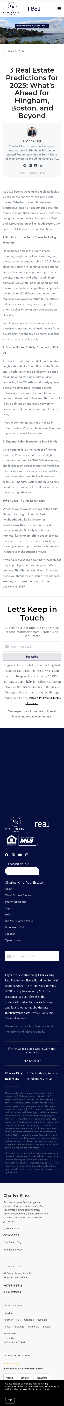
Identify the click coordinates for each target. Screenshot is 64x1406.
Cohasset (29, 1319)
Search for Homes (15, 902)
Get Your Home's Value (19, 921)
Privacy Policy (32, 1060)
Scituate (42, 1319)
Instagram (42, 1377)
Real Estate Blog (12, 1242)
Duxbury (19, 1326)
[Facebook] (6, 855)
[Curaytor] (22, 874)
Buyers (9, 908)
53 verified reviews (32, 1369)
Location (10, 934)
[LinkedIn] (13, 855)
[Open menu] (59, 8)
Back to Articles (19, 51)
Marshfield (33, 1326)
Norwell (7, 1326)
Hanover (8, 1319)
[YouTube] (20, 855)
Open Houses (13, 940)
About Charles (11, 1234)
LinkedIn (25, 1377)
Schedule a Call (14, 927)
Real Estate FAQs (13, 1249)
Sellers (9, 914)
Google (9, 1377)
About (8, 889)
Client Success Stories (18, 895)
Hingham (8, 1313)
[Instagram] (26, 855)
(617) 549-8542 (12, 1285)
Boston (47, 1326)
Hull (18, 1319)
